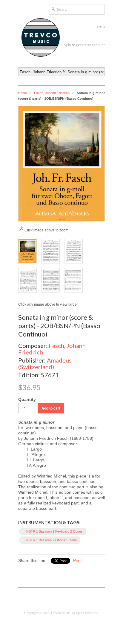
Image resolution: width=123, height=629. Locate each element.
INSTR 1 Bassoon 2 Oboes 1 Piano (51, 540)
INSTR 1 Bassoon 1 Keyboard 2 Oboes (54, 531)
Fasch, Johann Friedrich (52, 93)
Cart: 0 (99, 27)
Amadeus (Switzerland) (45, 363)
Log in (66, 45)
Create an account (90, 45)
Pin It (78, 560)
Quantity (27, 399)
